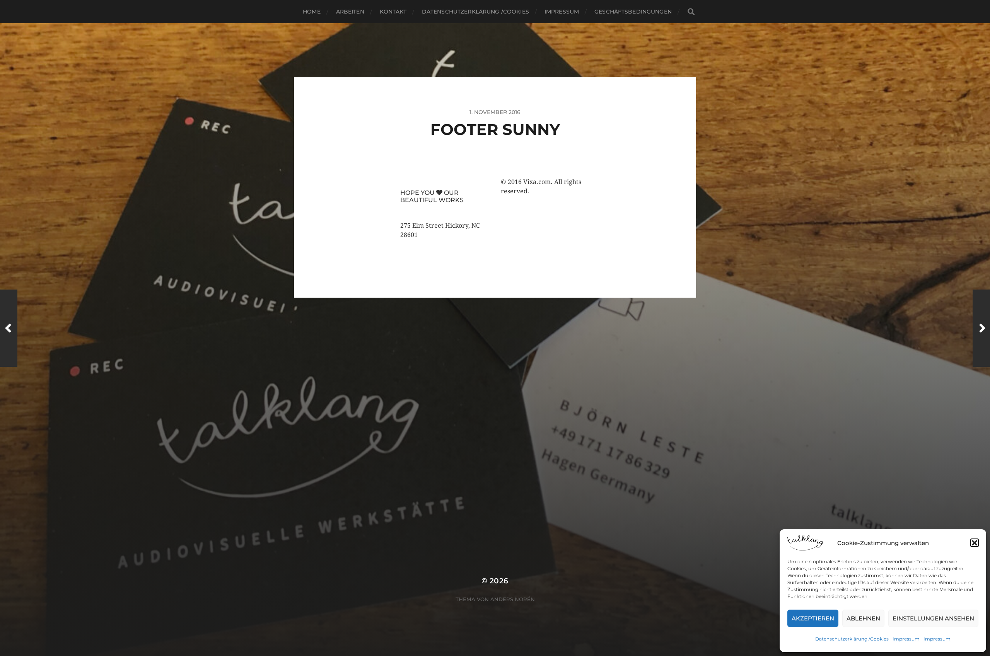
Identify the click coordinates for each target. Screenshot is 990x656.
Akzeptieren (813, 618)
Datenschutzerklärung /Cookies (852, 639)
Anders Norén (512, 599)
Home (312, 11)
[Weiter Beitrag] (981, 328)
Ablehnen (863, 618)
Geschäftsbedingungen (633, 11)
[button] (974, 543)
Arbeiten (350, 11)
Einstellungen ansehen (933, 618)
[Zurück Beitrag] (8, 328)
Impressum (906, 639)
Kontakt (393, 11)
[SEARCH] (691, 11)
